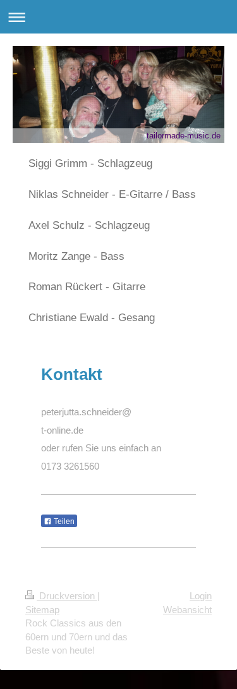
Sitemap (42, 609)
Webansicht (187, 609)
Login (201, 595)
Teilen (63, 521)
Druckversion (67, 595)
